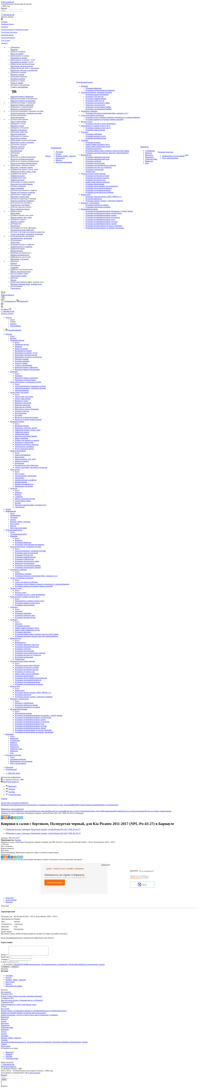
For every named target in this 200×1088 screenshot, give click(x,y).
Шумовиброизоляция (23, 713)
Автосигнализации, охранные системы (30, 551)
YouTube (11, 792)
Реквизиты (5, 1025)
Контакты (5, 1023)
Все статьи (5, 1009)
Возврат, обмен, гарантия (11, 1038)
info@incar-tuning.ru (11, 782)
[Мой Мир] (8, 817)
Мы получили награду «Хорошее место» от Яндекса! (22, 1000)
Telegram (11, 789)
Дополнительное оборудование (27, 665)
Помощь (4, 1040)
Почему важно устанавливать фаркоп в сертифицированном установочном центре (33, 1011)
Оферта (4, 1044)
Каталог (13, 338)
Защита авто (20, 690)
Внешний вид (20, 642)
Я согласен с (54, 964)
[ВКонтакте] (2, 817)
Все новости (6, 992)
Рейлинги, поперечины (24, 703)
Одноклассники (14, 795)
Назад (12, 320)
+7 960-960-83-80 (7, 15)
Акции (3, 1021)
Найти (4, 1079)
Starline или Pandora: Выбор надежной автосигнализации (23, 1013)
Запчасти (18, 492)
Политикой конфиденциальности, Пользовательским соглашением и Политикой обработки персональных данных (59, 964)
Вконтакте (12, 786)
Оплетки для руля (95, 811)
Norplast (18, 840)
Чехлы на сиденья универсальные (158, 811)
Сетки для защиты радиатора (26, 582)
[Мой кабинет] (2, 19)
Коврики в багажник (25, 811)
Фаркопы (18, 540)
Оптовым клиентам (18, 759)
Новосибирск (15, 326)
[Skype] (18, 817)
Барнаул (13, 324)
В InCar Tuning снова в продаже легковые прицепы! (21, 996)
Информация (15, 515)
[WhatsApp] (15, 817)
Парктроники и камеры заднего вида (29, 601)
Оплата (4, 1034)
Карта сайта (5, 1046)
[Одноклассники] (5, 817)
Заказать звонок (7, 313)
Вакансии (5, 1029)
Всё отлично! (35, 1073)
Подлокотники (108, 811)
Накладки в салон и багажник (76, 811)
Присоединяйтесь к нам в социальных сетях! (18, 1004)
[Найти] (2, 13)
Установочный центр (18, 534)
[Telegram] (21, 817)
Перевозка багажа (22, 344)
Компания (14, 738)
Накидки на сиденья (56, 811)
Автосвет (18, 624)
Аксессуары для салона (24, 397)
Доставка (4, 1036)
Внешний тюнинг (22, 426)
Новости (4, 1019)
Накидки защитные (40, 811)
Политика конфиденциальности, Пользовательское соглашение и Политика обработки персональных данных (44, 1042)
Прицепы (18, 376)
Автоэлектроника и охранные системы (30, 386)
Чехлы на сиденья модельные (133, 811)
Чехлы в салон (20, 592)
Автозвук (18, 611)
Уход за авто (19, 474)
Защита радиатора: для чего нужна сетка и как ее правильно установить (29, 1015)
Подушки (117, 811)
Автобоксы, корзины (23, 574)
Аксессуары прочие (9, 811)
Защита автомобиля (22, 455)
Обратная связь (7, 1027)
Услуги (3, 1032)
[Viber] (12, 817)
